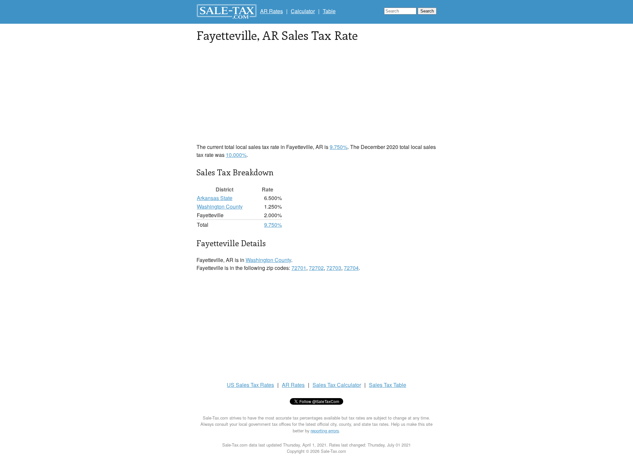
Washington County (220, 206)
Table (329, 11)
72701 (298, 268)
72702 (316, 268)
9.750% (338, 147)
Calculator (303, 11)
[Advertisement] (316, 97)
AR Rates (271, 11)
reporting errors (325, 430)
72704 (351, 268)
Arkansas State (214, 198)
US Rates (250, 385)
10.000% (236, 155)
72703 (333, 268)
